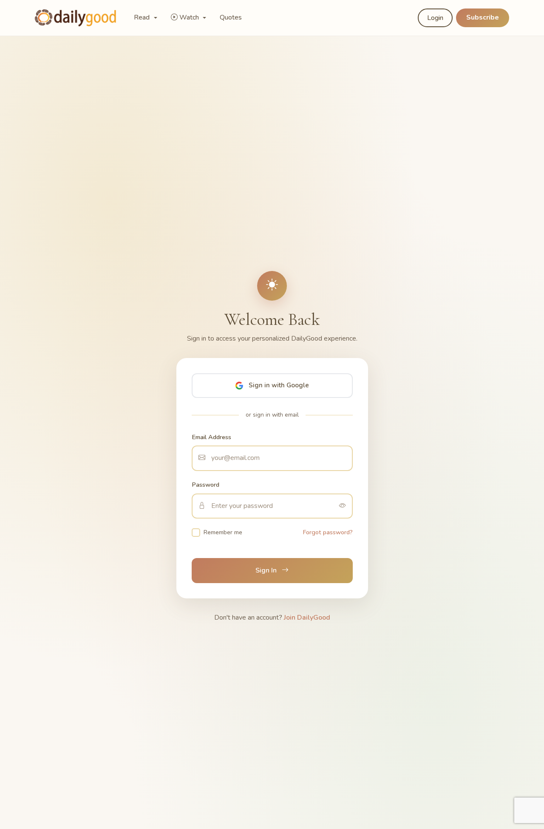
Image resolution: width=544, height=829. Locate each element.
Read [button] (142, 17)
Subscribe (482, 17)
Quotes (231, 17)
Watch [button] (190, 17)
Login (435, 18)
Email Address (211, 437)
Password (205, 484)
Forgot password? (328, 532)
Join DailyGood (307, 617)
